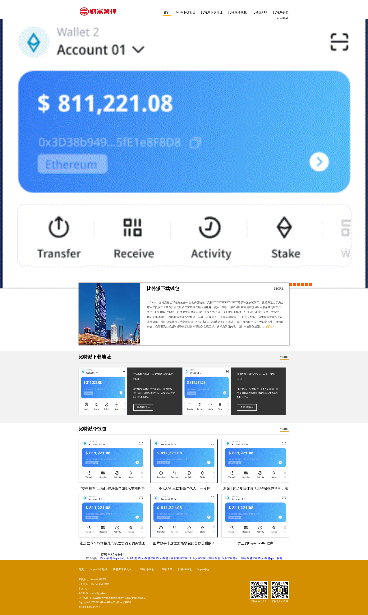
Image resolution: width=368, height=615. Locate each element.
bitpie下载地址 (185, 12)
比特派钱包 (280, 12)
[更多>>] (271, 326)
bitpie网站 (203, 569)
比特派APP (259, 12)
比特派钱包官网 (248, 558)
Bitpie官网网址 (229, 558)
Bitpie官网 (106, 558)
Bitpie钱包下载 (164, 558)
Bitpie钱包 (131, 558)
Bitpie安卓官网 (197, 558)
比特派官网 (181, 558)
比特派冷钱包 (237, 12)
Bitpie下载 (119, 558)
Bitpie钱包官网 (146, 558)
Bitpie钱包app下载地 (270, 558)
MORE (279, 288)
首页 (167, 12)
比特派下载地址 (212, 12)
